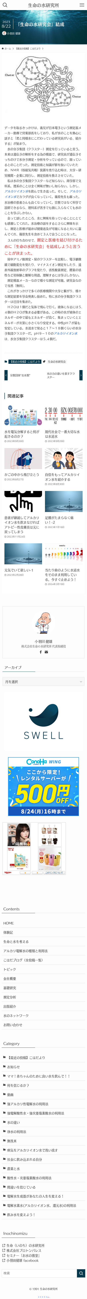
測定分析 (9, 997)
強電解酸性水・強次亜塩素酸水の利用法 (35, 1113)
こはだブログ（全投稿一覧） (24, 960)
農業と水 (13, 1168)
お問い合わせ (12, 1024)
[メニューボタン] (82, 5)
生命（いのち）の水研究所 (25, 1245)
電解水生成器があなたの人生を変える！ (35, 1196)
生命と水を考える (16, 941)
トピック (9, 969)
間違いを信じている (21, 1187)
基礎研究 (9, 987)
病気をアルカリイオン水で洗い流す (32, 1150)
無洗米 (12, 1140)
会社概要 (9, 978)
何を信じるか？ (18, 1085)
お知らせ (13, 1066)
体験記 (8, 932)
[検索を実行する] (81, 1273)
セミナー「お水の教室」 (23, 1255)
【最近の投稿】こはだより (25, 361)
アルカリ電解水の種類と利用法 (25, 950)
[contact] (46, 652)
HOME (8, 923)
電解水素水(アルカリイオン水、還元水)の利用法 (41, 1205)
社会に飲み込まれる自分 (24, 1159)
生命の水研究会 (57, 361)
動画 (10, 1094)
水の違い (13, 1122)
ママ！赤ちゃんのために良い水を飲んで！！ (39, 1076)
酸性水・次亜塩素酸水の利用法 (29, 1177)
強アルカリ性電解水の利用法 (27, 1103)
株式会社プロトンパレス (23, 1250)
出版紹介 (9, 1006)
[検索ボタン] (5, 5)
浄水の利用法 (16, 1131)
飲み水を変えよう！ (21, 1214)
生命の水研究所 (43, 5)
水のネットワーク (16, 1015)
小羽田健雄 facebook (21, 1260)
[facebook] (41, 652)
